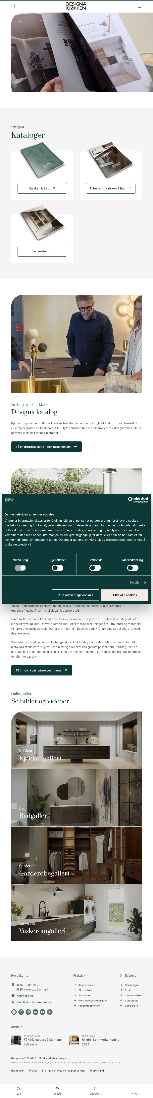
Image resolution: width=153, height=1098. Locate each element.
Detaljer (135, 582)
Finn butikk (57, 1093)
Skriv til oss (85, 990)
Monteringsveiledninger (92, 1000)
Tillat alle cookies (125, 595)
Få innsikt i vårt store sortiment (38, 670)
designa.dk (17, 1070)
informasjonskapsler (121, 539)
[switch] (57, 568)
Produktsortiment (89, 1005)
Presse (33, 1070)
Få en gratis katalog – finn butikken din (43, 446)
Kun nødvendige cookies (75, 595)
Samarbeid (131, 1000)
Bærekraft (131, 1005)
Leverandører (133, 995)
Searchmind (96, 1070)
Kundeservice (86, 985)
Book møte (96, 1093)
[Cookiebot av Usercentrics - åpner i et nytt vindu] (131, 500)
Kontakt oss (24, 995)
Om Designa (132, 985)
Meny (134, 1093)
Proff (128, 990)
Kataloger (84, 995)
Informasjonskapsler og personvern (63, 1070)
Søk (19, 1093)
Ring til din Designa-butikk (33, 1002)
